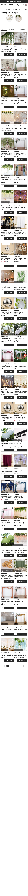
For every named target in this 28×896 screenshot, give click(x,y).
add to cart (9, 54)
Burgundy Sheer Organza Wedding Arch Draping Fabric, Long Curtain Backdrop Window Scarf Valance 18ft (7, 365)
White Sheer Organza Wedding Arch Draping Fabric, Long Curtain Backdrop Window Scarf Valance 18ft (20, 101)
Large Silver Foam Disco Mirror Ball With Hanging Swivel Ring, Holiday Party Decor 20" (7, 418)
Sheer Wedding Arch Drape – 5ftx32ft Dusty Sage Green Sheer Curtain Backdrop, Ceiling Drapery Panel (6, 154)
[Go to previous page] (3, 666)
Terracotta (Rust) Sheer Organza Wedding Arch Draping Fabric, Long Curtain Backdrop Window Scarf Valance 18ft (7, 602)
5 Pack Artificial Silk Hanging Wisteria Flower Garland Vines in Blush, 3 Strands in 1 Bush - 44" (20, 549)
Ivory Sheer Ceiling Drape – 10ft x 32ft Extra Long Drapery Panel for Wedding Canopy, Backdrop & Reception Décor (20, 392)
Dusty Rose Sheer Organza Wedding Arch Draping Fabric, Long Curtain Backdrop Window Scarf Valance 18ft (20, 602)
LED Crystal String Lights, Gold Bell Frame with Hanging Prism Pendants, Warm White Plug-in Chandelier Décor (7, 392)
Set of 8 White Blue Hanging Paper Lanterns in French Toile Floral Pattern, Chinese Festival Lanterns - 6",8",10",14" (20, 339)
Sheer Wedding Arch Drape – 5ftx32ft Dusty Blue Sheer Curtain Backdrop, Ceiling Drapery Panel (19, 180)
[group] (14, 1)
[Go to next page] (25, 666)
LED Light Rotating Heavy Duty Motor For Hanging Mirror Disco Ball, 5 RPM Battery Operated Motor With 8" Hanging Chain (20, 206)
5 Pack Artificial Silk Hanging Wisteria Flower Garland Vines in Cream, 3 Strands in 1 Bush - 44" (7, 206)
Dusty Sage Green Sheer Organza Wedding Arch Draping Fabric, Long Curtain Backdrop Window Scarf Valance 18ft (20, 75)
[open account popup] (20, 5)
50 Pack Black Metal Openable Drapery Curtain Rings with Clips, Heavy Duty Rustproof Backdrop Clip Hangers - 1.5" (20, 444)
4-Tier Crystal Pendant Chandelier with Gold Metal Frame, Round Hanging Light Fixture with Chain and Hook (7, 286)
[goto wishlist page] (23, 5)
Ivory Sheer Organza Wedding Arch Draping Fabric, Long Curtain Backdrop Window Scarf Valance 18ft (20, 154)
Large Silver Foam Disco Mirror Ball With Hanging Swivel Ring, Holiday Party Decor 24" (7, 313)
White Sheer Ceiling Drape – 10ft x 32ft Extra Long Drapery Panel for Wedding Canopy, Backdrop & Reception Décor (7, 654)
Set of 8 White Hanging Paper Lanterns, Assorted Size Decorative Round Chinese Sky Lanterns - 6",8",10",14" (7, 444)
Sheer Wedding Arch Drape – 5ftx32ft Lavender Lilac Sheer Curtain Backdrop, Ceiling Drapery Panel (19, 470)
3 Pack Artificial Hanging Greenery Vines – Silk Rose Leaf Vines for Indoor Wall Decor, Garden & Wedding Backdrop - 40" (7, 48)
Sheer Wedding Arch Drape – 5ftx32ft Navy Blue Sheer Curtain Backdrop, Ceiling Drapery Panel (6, 497)
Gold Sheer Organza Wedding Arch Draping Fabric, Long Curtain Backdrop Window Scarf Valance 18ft (20, 628)
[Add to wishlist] (12, 33)
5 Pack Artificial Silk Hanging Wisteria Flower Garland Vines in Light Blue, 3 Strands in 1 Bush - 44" (20, 654)
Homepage (4, 9)
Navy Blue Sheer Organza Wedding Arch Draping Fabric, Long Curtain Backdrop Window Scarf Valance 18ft (20, 497)
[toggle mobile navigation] (2, 5)
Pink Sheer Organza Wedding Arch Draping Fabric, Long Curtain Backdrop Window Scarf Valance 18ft (7, 523)
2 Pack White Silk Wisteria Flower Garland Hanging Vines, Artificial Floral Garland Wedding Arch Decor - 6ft (20, 313)
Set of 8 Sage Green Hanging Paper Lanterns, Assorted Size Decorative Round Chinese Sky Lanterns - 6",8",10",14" (7, 549)
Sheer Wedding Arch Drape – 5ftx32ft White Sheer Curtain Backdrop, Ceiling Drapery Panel (20, 48)
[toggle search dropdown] (18, 5)
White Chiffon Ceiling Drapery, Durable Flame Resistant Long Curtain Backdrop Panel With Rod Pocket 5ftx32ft (20, 365)
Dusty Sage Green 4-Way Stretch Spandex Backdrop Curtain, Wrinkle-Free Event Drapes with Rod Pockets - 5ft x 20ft (20, 576)
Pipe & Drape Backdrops (14, 9)
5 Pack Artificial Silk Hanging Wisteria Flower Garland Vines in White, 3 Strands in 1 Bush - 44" (7, 127)
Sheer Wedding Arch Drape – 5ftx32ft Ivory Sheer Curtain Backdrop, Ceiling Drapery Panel (7, 75)
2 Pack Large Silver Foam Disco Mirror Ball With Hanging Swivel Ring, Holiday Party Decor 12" (7, 259)
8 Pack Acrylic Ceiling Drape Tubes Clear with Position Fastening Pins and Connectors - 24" (20, 127)
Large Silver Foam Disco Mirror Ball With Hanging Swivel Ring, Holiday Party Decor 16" (20, 418)
